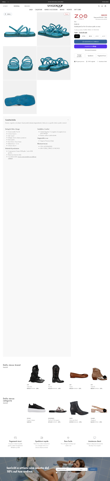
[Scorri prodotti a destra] (104, 377)
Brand (62, 10)
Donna (17, 6)
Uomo (5, 6)
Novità (69, 10)
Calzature (38, 10)
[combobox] (5, 2)
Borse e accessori (51, 10)
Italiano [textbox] (4, 1)
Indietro (9, 14)
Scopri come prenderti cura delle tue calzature (22, 157)
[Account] (102, 6)
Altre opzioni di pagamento (90, 50)
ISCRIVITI (93, 469)
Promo (66, 14)
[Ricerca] (99, 6)
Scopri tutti (5, 367)
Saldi (31, 10)
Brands (27, 6)
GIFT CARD (77, 10)
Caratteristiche (10, 120)
